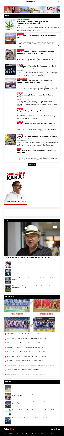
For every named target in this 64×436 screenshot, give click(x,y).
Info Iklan (38, 433)
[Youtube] (59, 429)
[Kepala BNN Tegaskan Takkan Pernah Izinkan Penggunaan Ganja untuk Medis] (40, 30)
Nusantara (19, 154)
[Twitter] (54, 429)
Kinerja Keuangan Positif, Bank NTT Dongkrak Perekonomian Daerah (29, 417)
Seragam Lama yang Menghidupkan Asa (22, 262)
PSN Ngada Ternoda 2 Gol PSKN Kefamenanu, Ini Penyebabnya (23, 369)
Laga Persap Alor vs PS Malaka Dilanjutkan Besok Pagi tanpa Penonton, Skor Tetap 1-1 (33, 386)
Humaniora (19, 25)
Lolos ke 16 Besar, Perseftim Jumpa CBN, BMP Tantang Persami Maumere (26, 374)
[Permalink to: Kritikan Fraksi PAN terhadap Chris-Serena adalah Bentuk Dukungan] (32, 239)
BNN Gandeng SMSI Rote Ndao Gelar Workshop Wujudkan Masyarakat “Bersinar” (34, 81)
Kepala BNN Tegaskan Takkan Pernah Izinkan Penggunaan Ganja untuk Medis (33, 22)
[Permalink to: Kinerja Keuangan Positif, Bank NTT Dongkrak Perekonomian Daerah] (8, 420)
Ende (18, 113)
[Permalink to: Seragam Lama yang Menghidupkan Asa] (8, 264)
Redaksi (33, 433)
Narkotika (20, 34)
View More (32, 164)
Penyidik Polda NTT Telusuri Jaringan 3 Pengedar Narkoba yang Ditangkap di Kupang (35, 52)
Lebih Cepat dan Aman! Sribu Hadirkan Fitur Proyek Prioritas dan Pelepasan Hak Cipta (34, 409)
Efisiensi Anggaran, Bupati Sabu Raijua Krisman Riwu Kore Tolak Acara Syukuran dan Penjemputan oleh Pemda (33, 286)
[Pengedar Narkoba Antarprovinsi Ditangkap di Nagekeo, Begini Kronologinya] (54, 145)
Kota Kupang (19, 99)
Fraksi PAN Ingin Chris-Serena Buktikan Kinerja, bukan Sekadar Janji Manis (30, 270)
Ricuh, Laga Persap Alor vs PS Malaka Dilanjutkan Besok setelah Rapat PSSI (26, 351)
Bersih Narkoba (22, 78)
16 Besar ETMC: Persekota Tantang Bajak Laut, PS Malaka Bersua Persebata (26, 347)
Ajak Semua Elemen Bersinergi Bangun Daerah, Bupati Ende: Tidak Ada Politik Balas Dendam (33, 278)
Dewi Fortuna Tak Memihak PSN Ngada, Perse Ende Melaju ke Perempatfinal (26, 356)
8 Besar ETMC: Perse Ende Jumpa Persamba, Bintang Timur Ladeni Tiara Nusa (26, 338)
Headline (19, 55)
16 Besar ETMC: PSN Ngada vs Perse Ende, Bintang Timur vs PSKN (23, 333)
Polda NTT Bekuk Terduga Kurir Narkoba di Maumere (37, 123)
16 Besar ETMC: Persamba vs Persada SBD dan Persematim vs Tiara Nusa (25, 360)
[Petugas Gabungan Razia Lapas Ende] (37, 118)
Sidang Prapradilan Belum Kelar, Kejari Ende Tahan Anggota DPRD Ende (25, 342)
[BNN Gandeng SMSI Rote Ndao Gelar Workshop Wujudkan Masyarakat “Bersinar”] (51, 89)
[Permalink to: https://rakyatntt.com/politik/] (59, 220)
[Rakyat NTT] (32, 1)
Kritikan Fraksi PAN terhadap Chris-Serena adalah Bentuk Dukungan (27, 257)
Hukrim (22, 70)
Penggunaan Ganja (23, 19)
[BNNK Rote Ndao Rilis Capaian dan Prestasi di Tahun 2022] (23, 46)
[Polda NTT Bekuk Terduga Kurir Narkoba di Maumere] (52, 130)
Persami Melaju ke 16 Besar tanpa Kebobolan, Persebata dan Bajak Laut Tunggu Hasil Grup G (30, 365)
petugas (19, 109)
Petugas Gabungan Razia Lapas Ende (30, 111)
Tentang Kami (25, 433)
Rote (18, 40)
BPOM (19, 148)
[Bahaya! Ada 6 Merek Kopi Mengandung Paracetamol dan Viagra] (48, 159)
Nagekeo (23, 140)
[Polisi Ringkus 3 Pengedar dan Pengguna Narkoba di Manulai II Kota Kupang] (44, 75)
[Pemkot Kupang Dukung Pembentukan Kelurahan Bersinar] (22, 105)
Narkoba (20, 64)
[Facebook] (52, 429)
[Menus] (5, 2)
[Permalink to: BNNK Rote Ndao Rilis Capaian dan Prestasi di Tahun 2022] (10, 38)
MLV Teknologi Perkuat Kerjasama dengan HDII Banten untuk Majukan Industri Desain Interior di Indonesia (33, 394)
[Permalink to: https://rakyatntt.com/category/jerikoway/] (59, 381)
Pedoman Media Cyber (48, 433)
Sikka (22, 125)
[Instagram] (57, 429)
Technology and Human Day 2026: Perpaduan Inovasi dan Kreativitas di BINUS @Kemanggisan (32, 402)
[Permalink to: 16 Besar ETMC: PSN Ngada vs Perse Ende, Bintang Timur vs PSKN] (32, 315)
